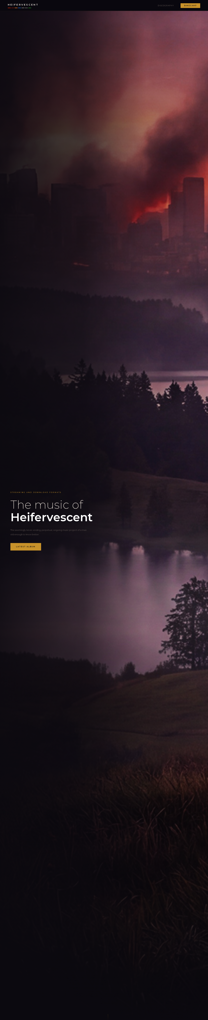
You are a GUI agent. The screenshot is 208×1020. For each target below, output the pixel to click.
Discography (166, 6)
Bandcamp (190, 6)
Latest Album (25, 547)
